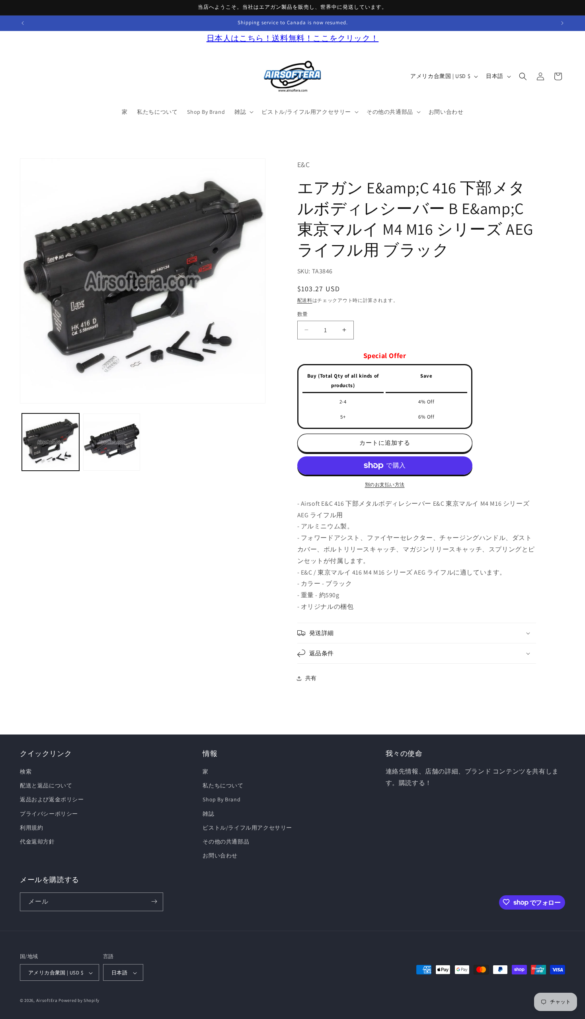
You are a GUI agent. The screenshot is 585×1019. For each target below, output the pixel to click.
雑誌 (208, 813)
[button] (243, 111)
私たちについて (223, 785)
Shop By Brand (221, 799)
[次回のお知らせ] (562, 23)
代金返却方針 (37, 841)
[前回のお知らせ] (22, 23)
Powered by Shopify (78, 1000)
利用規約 (31, 827)
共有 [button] (311, 678)
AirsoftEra (47, 1000)
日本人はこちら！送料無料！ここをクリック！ (293, 38)
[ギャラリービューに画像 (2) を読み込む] (111, 442)
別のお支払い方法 (385, 484)
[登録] (154, 901)
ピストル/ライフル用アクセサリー (247, 827)
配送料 (304, 300)
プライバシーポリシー (49, 813)
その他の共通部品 (226, 841)
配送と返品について (46, 785)
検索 (25, 771)
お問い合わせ (220, 855)
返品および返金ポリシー (52, 799)
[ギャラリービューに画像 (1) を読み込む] (50, 442)
